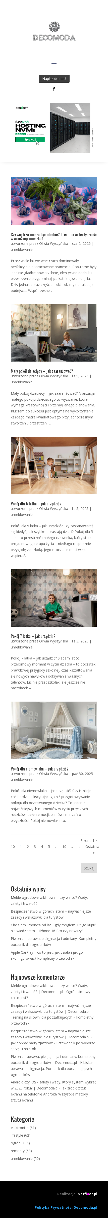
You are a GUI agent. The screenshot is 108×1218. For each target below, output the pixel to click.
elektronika (20, 1127)
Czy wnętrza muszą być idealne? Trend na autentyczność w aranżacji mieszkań (54, 237)
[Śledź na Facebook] (54, 89)
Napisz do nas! (54, 78)
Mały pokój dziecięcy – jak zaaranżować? (42, 371)
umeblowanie (22, 249)
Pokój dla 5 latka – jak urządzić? (36, 504)
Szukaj (89, 868)
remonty (18, 1150)
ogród (16, 1143)
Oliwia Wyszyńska (53, 243)
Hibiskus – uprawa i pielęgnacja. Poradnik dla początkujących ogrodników (53, 1068)
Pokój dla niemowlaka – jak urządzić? (40, 769)
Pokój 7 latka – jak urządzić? (33, 636)
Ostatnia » (92, 849)
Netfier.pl (87, 1193)
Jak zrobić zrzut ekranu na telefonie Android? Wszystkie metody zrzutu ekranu (49, 1094)
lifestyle (17, 1135)
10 (64, 846)
